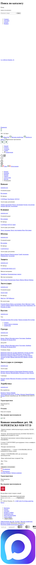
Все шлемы (4, 243)
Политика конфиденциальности (10, 524)
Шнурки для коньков (11, 206)
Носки (8, 304)
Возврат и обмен (9, 512)
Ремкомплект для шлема (7, 256)
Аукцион (6, 149)
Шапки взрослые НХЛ (16, 357)
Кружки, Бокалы (5, 373)
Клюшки (6, 173)
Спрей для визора (23, 254)
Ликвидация (9, 152)
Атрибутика (7, 325)
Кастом (6, 179)
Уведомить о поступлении (7, 467)
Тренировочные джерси (14, 274)
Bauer (5, 199)
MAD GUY (12, 268)
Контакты (7, 508)
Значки (8, 378)
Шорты (22, 280)
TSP (7, 298)
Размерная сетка (8, 514)
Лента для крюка (5, 230)
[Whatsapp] (18, 94)
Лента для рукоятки (16, 230)
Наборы (31, 280)
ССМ (2, 199)
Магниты (12, 378)
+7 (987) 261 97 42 (19, 501)
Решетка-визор (14, 254)
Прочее (32, 373)
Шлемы (6, 174)
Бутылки (3, 304)
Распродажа (7, 180)
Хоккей (6, 146)
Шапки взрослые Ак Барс (20, 355)
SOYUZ (17, 199)
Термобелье (4, 274)
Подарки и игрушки (21, 378)
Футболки (3, 340)
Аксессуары (7, 177)
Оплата (6, 22)
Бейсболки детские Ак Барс (25, 352)
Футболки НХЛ (11, 340)
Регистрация (14, 166)
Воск (23, 230)
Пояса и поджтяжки (15, 304)
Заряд (14, 224)
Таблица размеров (16, 473)
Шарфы (13, 393)
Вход (5, 166)
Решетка (7, 254)
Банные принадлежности (8, 371)
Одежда (6, 147)
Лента (23, 304)
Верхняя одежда (14, 338)
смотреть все (4, 187)
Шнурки (28, 304)
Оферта (21, 524)
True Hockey (11, 199)
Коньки (6, 171)
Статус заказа (8, 517)
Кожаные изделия (28, 371)
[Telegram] (18, 126)
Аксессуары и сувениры (11, 324)
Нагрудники (4, 280)
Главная (6, 19)
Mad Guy (3, 298)
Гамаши (7, 305)
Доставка (6, 20)
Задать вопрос (8, 518)
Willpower (11, 298)
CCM (2, 224)
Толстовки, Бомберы (25, 338)
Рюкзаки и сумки (24, 373)
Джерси (8, 393)
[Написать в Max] (18, 563)
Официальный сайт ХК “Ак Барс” (10, 521)
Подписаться (20, 497)
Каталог (23, 394)
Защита (6, 176)
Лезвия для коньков (6, 204)
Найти (18, 13)
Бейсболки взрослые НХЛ (8, 354)
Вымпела (3, 393)
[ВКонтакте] (15, 60)
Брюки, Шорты (5, 338)
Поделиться (6, 471)
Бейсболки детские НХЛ (23, 354)
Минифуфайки (15, 373)
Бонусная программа (10, 515)
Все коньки (4, 193)
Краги (18, 280)
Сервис (6, 150)
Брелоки (3, 378)
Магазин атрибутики (26, 521)
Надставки (28, 230)
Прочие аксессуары (20, 305)
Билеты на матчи (5, 523)
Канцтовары (19, 371)
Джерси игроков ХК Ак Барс (26, 319)
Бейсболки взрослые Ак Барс (9, 352)
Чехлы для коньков (17, 204)
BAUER (6, 268)
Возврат (6, 23)
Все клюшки (4, 219)
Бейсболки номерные (7, 355)
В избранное (6, 469)
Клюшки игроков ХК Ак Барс (9, 319)
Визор (2, 254)
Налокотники (12, 280)
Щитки (26, 280)
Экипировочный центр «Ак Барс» (11, 394)
